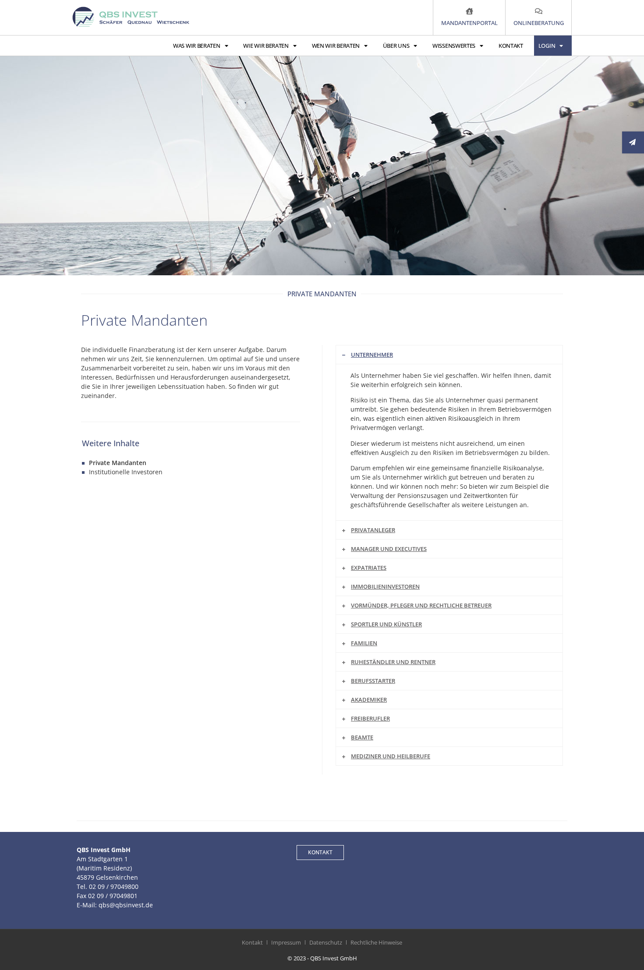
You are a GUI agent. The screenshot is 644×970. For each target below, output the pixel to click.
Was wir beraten (196, 46)
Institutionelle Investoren (126, 472)
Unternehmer (372, 355)
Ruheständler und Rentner (393, 662)
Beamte (362, 737)
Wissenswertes (453, 46)
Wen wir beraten (336, 46)
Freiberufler (370, 718)
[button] (449, 354)
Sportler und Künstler (386, 624)
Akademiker (369, 700)
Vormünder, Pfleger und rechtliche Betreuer (421, 605)
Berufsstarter (373, 681)
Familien (364, 643)
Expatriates (368, 568)
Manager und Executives (389, 549)
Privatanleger (373, 530)
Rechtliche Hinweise (376, 942)
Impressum (286, 942)
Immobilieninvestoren (385, 586)
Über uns (396, 46)
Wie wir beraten (266, 46)
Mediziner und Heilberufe (390, 756)
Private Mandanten (117, 462)
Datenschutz (325, 942)
